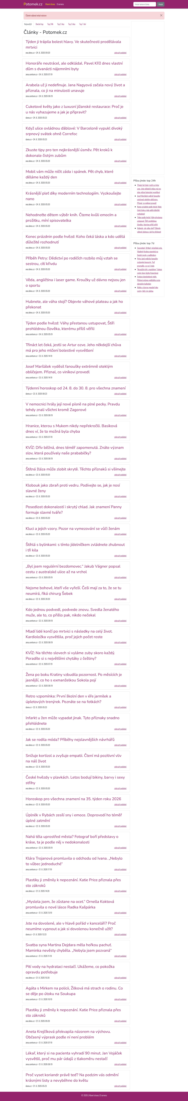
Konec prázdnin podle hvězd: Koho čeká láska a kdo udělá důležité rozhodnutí (149, 210)
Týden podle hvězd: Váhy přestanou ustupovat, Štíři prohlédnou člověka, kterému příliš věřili (149, 221)
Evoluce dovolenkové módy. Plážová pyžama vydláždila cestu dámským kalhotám (148, 280)
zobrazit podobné (120, 52)
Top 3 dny (71, 24)
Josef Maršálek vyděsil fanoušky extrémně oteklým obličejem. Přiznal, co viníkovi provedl (148, 199)
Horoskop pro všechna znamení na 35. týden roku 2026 (73, 798)
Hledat (161, 4)
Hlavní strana (50, 4)
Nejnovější (28, 24)
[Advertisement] (147, 98)
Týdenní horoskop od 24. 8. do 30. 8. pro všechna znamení (76, 388)
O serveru (60, 4)
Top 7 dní (82, 24)
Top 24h (50, 24)
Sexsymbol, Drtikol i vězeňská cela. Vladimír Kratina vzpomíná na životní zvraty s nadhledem (149, 251)
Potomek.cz (33, 4)
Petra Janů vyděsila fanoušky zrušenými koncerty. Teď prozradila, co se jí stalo (147, 262)
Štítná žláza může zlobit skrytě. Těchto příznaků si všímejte (76, 469)
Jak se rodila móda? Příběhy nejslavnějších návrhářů (70, 739)
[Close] (161, 15)
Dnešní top (39, 24)
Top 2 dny (60, 24)
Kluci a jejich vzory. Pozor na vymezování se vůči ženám (73, 528)
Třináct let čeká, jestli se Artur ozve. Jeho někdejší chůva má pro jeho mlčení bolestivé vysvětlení (149, 189)
